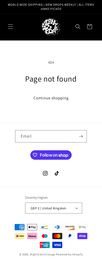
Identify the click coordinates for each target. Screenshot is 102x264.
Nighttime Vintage (42, 254)
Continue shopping (51, 97)
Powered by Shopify (69, 254)
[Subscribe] (81, 136)
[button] (10, 26)
